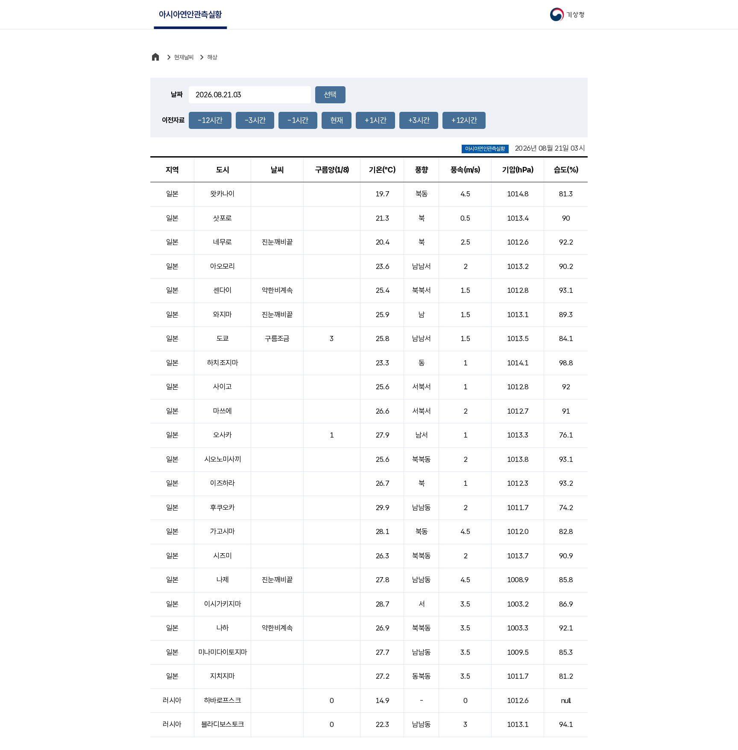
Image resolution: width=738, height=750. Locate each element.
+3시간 (419, 120)
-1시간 (297, 120)
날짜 (176, 94)
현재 (336, 120)
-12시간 (210, 120)
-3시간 (255, 120)
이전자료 (173, 120)
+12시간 (464, 120)
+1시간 (375, 120)
